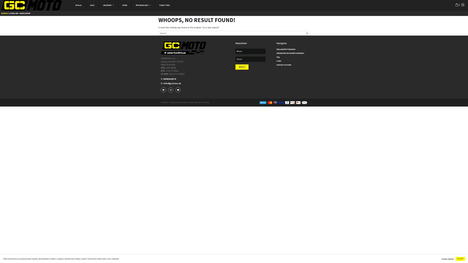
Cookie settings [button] (447, 259)
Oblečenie (107, 5)
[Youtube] (178, 89)
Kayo (92, 5)
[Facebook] (163, 89)
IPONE (124, 5)
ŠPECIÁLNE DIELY (142, 5)
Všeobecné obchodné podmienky (290, 53)
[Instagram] (170, 89)
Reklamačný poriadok (286, 49)
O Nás (279, 61)
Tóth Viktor (205, 102)
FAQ (278, 57)
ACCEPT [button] (460, 259)
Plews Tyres (164, 5)
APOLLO (78, 5)
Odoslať (242, 67)
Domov (4, 13)
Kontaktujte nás (284, 65)
